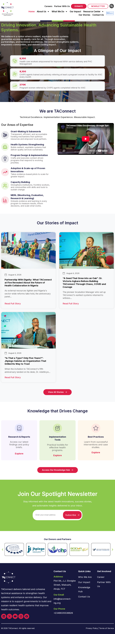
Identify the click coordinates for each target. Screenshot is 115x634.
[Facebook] (26, 616)
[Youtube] (15, 616)
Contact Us (98, 15)
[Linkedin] (3, 616)
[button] (4, 74)
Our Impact (75, 11)
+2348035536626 (63, 613)
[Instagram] (20, 616)
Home (32, 11)
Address (58, 576)
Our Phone (59, 608)
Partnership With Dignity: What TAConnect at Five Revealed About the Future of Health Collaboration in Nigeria (28, 282)
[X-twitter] (9, 616)
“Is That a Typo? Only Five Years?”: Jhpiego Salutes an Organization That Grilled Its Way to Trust (25, 361)
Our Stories (84, 15)
